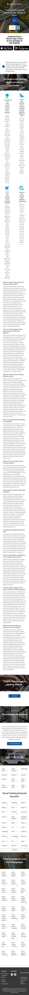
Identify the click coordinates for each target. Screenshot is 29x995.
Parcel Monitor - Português (14, 926)
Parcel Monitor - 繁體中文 (23, 953)
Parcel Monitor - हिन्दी (23, 890)
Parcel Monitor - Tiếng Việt (4, 953)
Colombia (14, 812)
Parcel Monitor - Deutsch (4, 881)
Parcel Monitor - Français (13, 890)
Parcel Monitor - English (4, 874)
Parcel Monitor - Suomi (4, 890)
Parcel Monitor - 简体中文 (13, 953)
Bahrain (23, 802)
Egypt (12, 823)
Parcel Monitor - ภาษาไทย (14, 944)
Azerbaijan (14, 802)
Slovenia (13, 775)
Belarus (4, 807)
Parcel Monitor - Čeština (13, 874)
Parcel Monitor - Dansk (23, 874)
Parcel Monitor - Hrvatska (4, 898)
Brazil (12, 807)
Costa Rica (24, 812)
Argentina (4, 802)
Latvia (13, 831)
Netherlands (24, 769)
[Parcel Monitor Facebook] (12, 974)
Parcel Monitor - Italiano (4, 908)
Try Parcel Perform (14, 743)
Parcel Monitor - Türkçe (23, 944)
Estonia (23, 823)
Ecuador (4, 823)
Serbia (22, 841)
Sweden (4, 779)
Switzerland (24, 845)
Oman (3, 841)
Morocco (23, 836)
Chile (3, 812)
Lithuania (4, 836)
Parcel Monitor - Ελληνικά (13, 881)
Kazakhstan (5, 831)
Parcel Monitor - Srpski (4, 934)
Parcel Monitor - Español (23, 881)
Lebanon (23, 831)
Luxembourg (14, 836)
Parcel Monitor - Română (23, 926)
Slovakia (4, 845)
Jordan (23, 827)
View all (14, 696)
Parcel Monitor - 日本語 (13, 908)
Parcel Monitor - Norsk (23, 916)
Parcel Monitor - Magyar (13, 898)
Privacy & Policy (4, 983)
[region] (14, 57)
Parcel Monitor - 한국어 (23, 908)
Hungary (4, 827)
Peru (12, 841)
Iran (12, 827)
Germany (4, 775)
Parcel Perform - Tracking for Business (4, 975)
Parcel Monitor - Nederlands (14, 916)
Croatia (4, 816)
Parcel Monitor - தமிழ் (4, 944)
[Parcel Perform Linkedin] (15, 974)
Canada (23, 775)
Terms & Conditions (13, 31)
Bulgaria (23, 807)
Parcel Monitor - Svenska (23, 934)
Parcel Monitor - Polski (4, 926)
